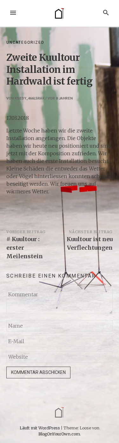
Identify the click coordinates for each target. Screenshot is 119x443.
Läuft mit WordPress (40, 427)
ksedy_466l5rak (29, 98)
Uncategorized (25, 42)
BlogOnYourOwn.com (59, 433)
